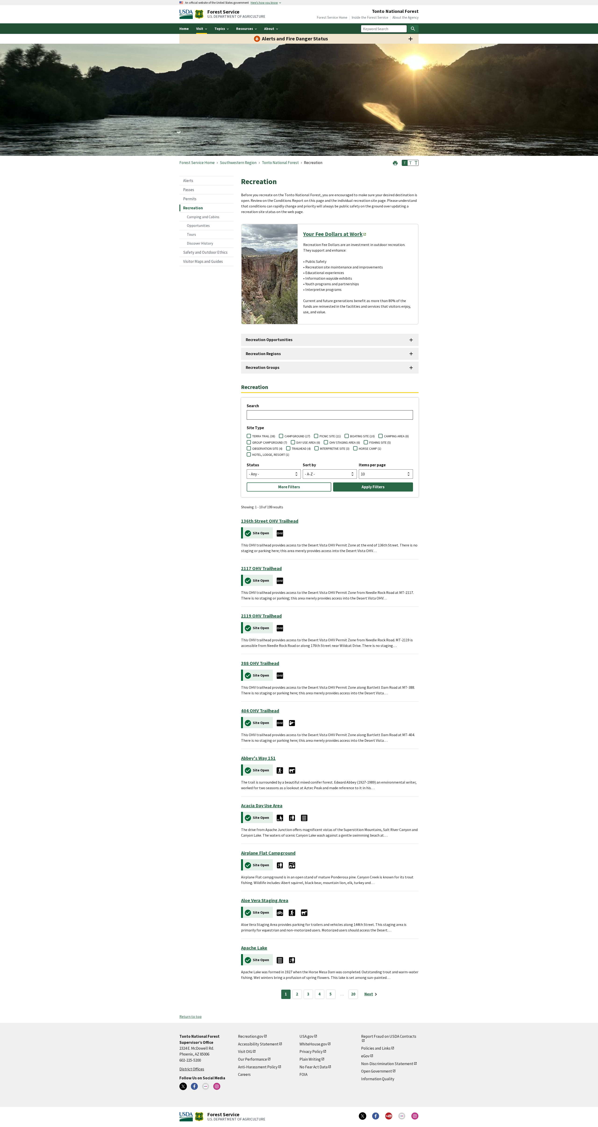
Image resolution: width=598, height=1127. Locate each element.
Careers (244, 1074)
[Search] (413, 28)
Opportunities (198, 225)
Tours (191, 234)
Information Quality (377, 1078)
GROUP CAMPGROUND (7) (269, 442)
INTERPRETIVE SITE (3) (334, 448)
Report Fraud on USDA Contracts (388, 1036)
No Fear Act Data (313, 1067)
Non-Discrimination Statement (387, 1063)
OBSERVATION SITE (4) (267, 448)
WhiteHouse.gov (313, 1044)
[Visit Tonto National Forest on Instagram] (217, 1086)
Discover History (200, 243)
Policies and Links (376, 1048)
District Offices (191, 1069)
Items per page (372, 464)
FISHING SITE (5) (380, 442)
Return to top (190, 1016)
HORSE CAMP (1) (370, 448)
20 (353, 994)
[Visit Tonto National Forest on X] (183, 1086)
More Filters (289, 486)
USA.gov (306, 1036)
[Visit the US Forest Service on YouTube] (388, 1116)
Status (253, 464)
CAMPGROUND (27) (297, 436)
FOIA (303, 1074)
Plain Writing (310, 1059)
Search (253, 405)
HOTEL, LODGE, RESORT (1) (270, 455)
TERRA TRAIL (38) (263, 436)
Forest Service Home (332, 17)
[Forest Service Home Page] (199, 14)
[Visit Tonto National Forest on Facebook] (194, 1086)
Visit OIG (245, 1051)
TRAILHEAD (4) (301, 448)
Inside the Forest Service (370, 17)
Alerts (188, 180)
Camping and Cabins (203, 216)
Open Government (376, 1071)
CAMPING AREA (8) (396, 436)
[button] (395, 162)
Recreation (193, 207)
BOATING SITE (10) (362, 436)
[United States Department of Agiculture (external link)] (187, 14)
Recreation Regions (263, 353)
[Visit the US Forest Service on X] (362, 1116)
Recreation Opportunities (269, 339)
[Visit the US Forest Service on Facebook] (375, 1116)
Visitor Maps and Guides (203, 261)
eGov (365, 1056)
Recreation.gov (250, 1036)
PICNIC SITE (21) (330, 436)
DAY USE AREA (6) (308, 442)
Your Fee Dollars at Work (333, 234)
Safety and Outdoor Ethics (205, 252)
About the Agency (405, 17)
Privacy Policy (311, 1051)
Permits (189, 198)
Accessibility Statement (258, 1044)
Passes (188, 189)
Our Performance (252, 1059)
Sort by (309, 464)
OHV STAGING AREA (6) (344, 442)
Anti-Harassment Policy (258, 1067)
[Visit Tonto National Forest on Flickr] (205, 1086)
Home (184, 28)
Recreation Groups (262, 367)
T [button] (405, 162)
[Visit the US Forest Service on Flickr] (402, 1116)
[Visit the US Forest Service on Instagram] (415, 1116)
